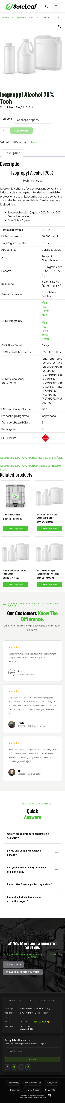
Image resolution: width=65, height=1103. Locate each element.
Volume (7, 119)
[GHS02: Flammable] (53, 309)
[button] (59, 26)
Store (10, 17)
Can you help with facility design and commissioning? (26, 869)
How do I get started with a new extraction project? (24, 899)
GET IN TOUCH (13, 964)
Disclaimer (15, 1090)
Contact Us (50, 1090)
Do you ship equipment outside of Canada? (24, 852)
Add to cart (21, 130)
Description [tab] (12, 153)
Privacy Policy (51, 1082)
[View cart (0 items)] (49, 1095)
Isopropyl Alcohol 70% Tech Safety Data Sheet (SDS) (32, 457)
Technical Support (32, 1090)
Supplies (19, 17)
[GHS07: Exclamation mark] (53, 331)
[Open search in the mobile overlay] (46, 6)
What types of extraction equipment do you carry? (28, 835)
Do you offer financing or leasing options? (29, 884)
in (28, 1067)
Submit (32, 1059)
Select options (15, 528)
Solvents (28, 17)
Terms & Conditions (32, 1082)
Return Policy (13, 1082)
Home (3, 17)
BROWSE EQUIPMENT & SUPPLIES (22, 972)
